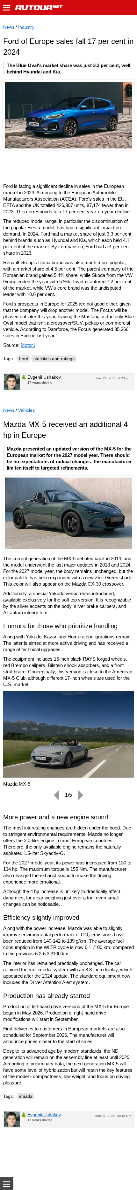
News (8, 27)
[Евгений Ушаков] (12, 382)
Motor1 (28, 345)
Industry (26, 27)
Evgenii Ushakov (44, 1114)
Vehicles (26, 410)
